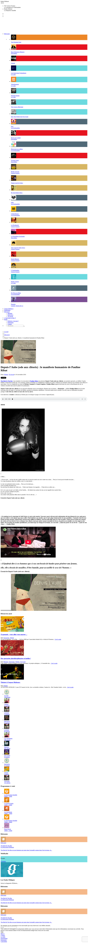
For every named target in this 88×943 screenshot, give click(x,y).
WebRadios (7, 310)
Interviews (10, 315)
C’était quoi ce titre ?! (10, 318)
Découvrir (7, 312)
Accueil (6, 331)
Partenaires (10, 322)
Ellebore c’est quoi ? (13, 321)
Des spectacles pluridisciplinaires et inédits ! (16, 658)
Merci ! (3, 934)
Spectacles (6, 638)
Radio (5, 319)
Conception (4, 941)
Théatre (6, 374)
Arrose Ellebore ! (8, 308)
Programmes (4, 938)
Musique (10, 313)
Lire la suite (58, 639)
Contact (10, 324)
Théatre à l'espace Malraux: (10, 682)
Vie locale (10, 316)
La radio (3, 937)
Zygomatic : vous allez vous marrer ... (14, 634)
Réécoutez (7, 34)
